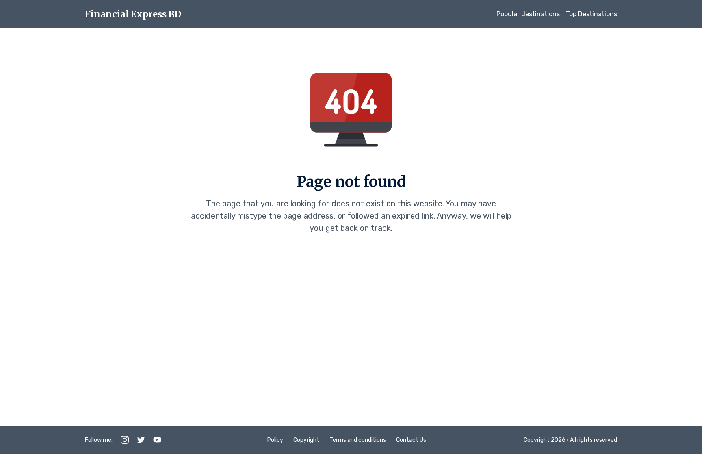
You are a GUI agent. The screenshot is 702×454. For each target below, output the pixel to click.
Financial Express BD (133, 14)
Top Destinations (591, 14)
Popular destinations (528, 14)
